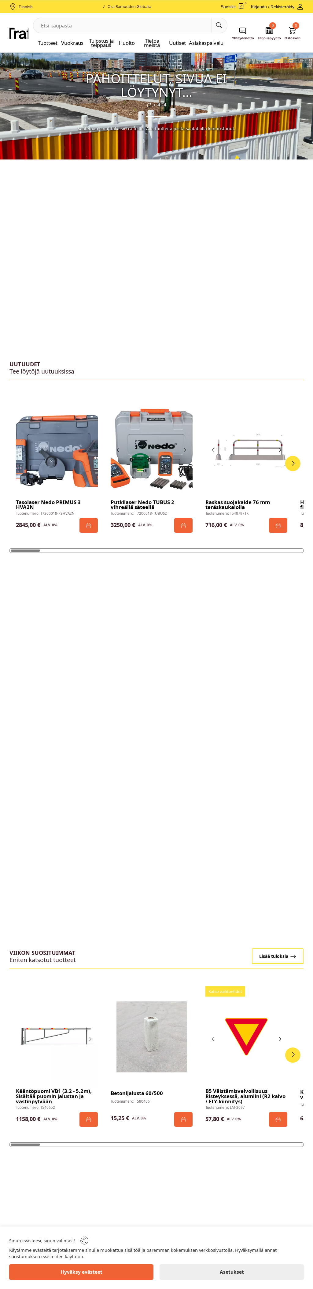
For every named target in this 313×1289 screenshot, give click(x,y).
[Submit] (88, 525)
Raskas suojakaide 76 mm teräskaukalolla (237, 505)
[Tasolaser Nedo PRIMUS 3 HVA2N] (57, 448)
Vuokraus (72, 42)
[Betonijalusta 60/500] (152, 1036)
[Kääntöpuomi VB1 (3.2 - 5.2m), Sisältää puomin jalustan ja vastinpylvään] (57, 1036)
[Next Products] (292, 463)
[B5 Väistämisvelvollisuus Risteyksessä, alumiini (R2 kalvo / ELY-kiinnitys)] (246, 1036)
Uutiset (177, 42)
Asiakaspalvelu (206, 42)
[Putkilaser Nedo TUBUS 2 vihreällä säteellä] (152, 448)
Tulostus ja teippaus (101, 42)
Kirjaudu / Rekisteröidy (272, 6)
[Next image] (90, 450)
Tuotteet (47, 42)
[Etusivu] (149, 104)
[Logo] (18, 33)
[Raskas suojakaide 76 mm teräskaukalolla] (246, 448)
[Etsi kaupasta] (219, 25)
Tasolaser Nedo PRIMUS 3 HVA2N (48, 505)
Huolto (127, 42)
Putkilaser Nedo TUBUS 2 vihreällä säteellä (142, 505)
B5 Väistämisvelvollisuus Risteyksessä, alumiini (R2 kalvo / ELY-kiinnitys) (245, 1096)
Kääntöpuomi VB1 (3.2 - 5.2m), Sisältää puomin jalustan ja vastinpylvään (54, 1096)
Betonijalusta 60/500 (137, 1093)
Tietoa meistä (152, 42)
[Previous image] (23, 450)
